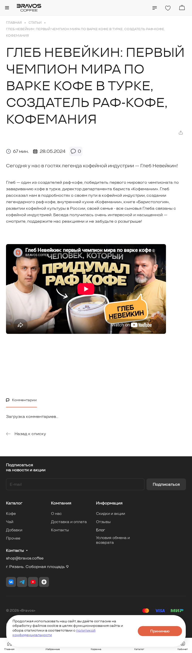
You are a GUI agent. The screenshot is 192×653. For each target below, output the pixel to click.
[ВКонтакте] (11, 582)
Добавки (14, 530)
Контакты (60, 530)
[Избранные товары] (167, 8)
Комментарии (24, 399)
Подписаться (166, 484)
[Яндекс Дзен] (44, 582)
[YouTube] (33, 582)
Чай (9, 521)
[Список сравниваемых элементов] (154, 8)
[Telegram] (22, 582)
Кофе (11, 513)
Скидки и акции (110, 513)
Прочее (13, 538)
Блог (100, 530)
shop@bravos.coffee (25, 558)
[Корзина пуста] (181, 7)
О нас (56, 513)
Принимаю (160, 631)
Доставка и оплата (69, 521)
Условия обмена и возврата (113, 540)
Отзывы (103, 521)
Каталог (14, 503)
